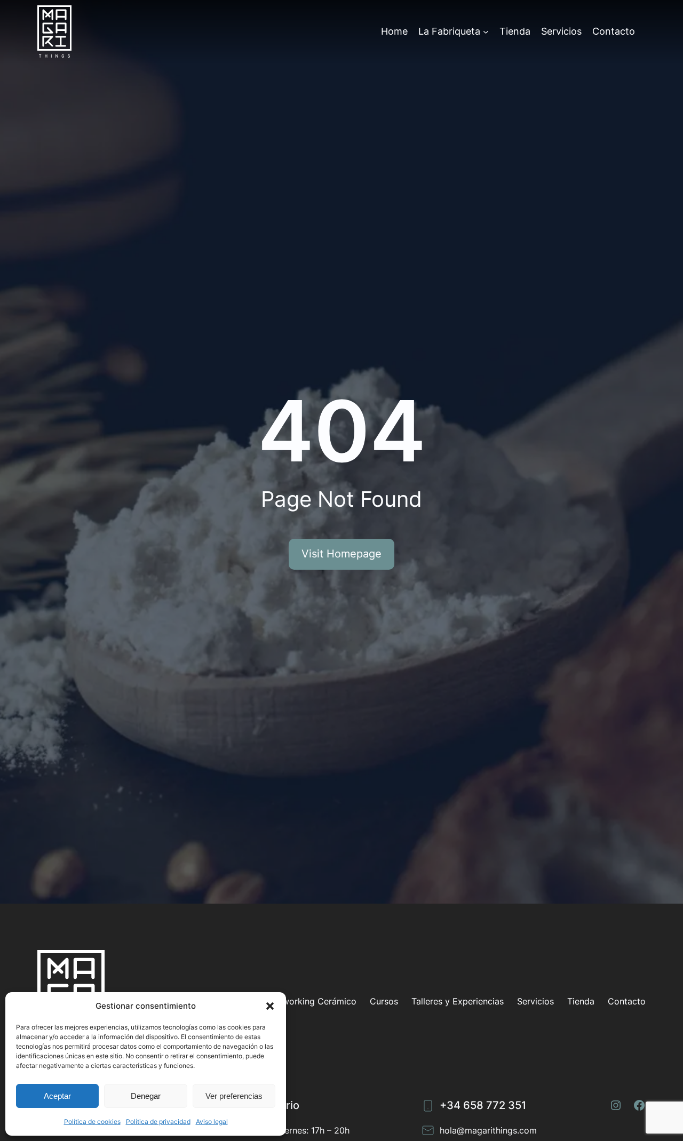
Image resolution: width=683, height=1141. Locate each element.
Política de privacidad (158, 1122)
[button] (270, 1006)
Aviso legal (212, 1122)
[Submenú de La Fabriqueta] (486, 31)
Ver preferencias (234, 1095)
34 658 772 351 (486, 1105)
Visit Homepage (341, 553)
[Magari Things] (54, 31)
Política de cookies (92, 1122)
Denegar (146, 1095)
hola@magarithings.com (488, 1130)
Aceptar (57, 1095)
